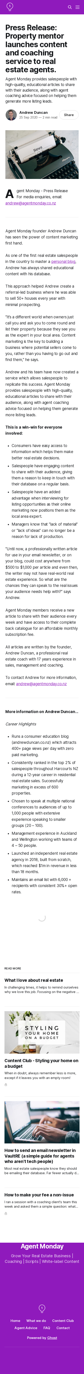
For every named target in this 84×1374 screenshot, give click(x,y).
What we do (36, 1321)
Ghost (52, 1338)
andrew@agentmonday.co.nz (41, 684)
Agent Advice (26, 1328)
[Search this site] (69, 7)
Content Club (63, 1321)
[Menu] (77, 7)
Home (15, 1321)
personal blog (63, 261)
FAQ (46, 1328)
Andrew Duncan (33, 112)
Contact (63, 1328)
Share (69, 115)
